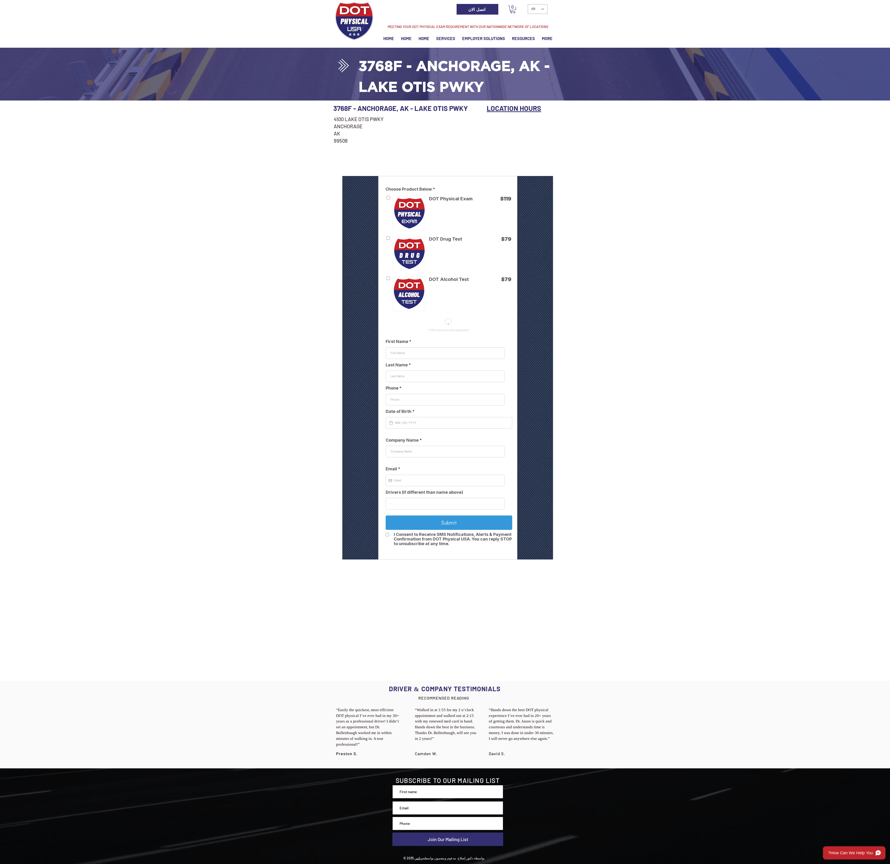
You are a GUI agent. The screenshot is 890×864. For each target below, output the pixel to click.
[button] (513, 9)
